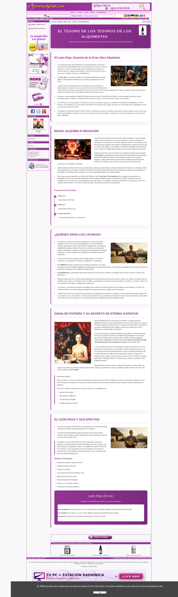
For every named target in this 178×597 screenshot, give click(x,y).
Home (73, 12)
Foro (86, 12)
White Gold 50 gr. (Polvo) (133, 555)
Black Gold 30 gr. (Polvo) (67, 555)
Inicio (29, 18)
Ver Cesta (133, 18)
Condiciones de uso (34, 155)
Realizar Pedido (143, 18)
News (92, 12)
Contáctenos (101, 12)
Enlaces (30, 145)
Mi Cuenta (124, 18)
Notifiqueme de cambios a (41, 166)
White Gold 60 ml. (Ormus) (100, 555)
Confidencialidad (33, 153)
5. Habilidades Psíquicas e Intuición (38, 129)
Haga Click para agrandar (142, 36)
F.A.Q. (80, 12)
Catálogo (35, 18)
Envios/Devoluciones (34, 152)
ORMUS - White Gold (46, 18)
